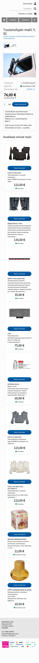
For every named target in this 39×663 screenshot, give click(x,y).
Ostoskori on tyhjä (25, 14)
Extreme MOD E (13, 384)
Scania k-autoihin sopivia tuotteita (22, 36)
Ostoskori (25, 20)
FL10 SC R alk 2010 (14, 173)
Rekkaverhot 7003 (15, 223)
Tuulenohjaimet (8, 38)
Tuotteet (13, 20)
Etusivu (5, 36)
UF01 (9, 334)
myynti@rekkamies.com (10, 634)
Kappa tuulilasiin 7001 (16, 279)
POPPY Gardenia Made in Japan (19, 590)
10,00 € (30, 89)
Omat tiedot (27, 4)
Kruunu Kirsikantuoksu (17, 539)
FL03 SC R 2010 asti (14, 437)
